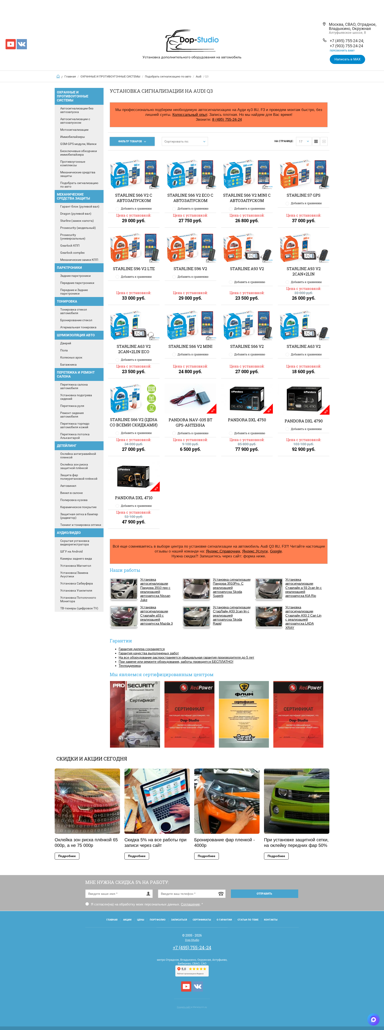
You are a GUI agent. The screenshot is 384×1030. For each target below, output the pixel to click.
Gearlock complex (72, 252)
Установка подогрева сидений (76, 396)
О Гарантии (224, 919)
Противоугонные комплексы (72, 163)
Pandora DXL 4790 (304, 421)
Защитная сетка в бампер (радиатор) (79, 515)
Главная (70, 76)
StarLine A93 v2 (247, 268)
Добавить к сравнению (136, 208)
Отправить (264, 893)
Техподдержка (130, 666)
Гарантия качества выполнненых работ (149, 653)
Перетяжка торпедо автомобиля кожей (74, 425)
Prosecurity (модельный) (78, 228)
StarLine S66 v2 (247, 346)
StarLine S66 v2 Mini (190, 346)
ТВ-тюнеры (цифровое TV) (79, 608)
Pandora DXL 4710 (133, 497)
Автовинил (68, 485)
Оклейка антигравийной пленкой (78, 455)
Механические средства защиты (77, 174)
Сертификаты (202, 919)
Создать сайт (184, 1007)
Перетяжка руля (72, 406)
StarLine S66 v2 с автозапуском (133, 197)
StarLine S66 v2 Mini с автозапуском (247, 197)
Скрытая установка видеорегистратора (74, 542)
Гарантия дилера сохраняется (142, 649)
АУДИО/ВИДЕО (69, 533)
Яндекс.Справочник (223, 551)
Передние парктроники (77, 283)
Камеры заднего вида (76, 558)
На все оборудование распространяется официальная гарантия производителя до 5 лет (186, 657)
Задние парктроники (75, 275)
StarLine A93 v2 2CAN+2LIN (304, 271)
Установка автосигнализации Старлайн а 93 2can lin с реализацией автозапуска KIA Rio (303, 588)
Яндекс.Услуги (255, 551)
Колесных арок (71, 357)
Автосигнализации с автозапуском (75, 120)
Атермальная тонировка (78, 327)
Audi (198, 76)
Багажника (68, 364)
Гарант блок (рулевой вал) (79, 206)
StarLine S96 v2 (190, 268)
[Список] (324, 141)
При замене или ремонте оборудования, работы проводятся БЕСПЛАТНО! (176, 662)
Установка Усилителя (76, 590)
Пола (64, 350)
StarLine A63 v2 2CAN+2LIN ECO (134, 349)
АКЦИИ (127, 919)
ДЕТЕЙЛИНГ (66, 446)
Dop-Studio (192, 940)
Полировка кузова (74, 500)
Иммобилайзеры (72, 137)
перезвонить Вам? (342, 50)
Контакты (271, 919)
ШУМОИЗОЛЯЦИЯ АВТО (76, 335)
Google (276, 551)
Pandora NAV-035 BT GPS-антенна (190, 422)
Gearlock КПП (70, 245)
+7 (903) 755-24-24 (346, 46)
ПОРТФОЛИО (158, 919)
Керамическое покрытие (78, 507)
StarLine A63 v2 (304, 346)
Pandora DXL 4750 (247, 419)
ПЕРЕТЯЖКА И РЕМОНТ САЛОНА (76, 374)
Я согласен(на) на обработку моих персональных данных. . (146, 904)
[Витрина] (316, 141)
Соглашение (190, 904)
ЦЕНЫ (140, 919)
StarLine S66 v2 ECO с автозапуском (190, 197)
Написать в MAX (347, 59)
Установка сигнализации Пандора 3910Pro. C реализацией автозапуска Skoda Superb (231, 588)
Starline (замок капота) (77, 220)
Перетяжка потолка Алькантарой (75, 436)
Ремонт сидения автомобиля (72, 414)
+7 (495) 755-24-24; (347, 40)
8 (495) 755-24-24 (227, 119)
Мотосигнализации (74, 129)
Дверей (65, 343)
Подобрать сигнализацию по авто (168, 76)
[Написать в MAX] (373, 1019)
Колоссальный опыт (189, 114)
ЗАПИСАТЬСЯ (179, 919)
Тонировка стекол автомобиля (73, 311)
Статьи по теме (248, 919)
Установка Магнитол (75, 565)
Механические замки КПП (79, 259)
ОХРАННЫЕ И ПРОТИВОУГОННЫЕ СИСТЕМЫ (110, 76)
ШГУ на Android (71, 551)
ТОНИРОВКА (67, 301)
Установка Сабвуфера (76, 583)
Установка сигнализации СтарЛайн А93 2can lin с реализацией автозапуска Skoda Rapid (231, 615)
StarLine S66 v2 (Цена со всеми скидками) (134, 422)
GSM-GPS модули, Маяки (78, 144)
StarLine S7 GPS (303, 195)
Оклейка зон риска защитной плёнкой (74, 466)
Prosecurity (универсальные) (72, 236)
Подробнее (67, 856)
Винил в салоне (71, 493)
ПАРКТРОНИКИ (69, 268)
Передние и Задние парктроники (74, 291)
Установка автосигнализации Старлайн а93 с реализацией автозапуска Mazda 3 (156, 615)
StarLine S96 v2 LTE (134, 268)
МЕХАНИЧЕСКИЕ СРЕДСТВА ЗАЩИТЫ (73, 196)
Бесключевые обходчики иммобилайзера (78, 152)
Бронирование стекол (76, 320)
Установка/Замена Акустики (74, 574)
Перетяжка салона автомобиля (74, 386)
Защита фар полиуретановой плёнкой (78, 476)
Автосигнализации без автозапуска (76, 110)
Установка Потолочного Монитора (78, 599)
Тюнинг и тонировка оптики (80, 525)
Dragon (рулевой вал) (75, 213)
